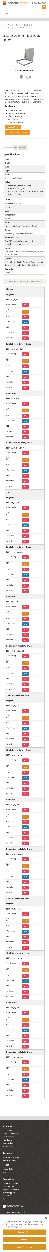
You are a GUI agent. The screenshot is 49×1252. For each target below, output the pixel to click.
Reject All (24, 1240)
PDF (25, 305)
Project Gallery (8, 1169)
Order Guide (22, 148)
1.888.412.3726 (39, 2)
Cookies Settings (24, 1232)
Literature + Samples (11, 1157)
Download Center (9, 1160)
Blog (4, 1172)
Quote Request (9, 1186)
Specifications (8, 148)
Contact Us (8, 1178)
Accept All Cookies (24, 1247)
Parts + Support (9, 1192)
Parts (15, 148)
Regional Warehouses (11, 1189)
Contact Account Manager (17, 132)
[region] (24, 1233)
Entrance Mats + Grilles (11, 1133)
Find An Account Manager (12, 1183)
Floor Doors (7, 1140)
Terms (5, 1199)
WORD (25, 322)
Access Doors (8, 1130)
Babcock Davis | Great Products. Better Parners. (16, 4)
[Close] (46, 1218)
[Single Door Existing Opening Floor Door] (20, 77)
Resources (8, 1153)
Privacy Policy (16, 1227)
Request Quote (13, 127)
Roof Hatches (8, 1143)
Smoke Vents (8, 1146)
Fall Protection (8, 1137)
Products (7, 1126)
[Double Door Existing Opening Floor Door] (29, 77)
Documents (24, 281)
